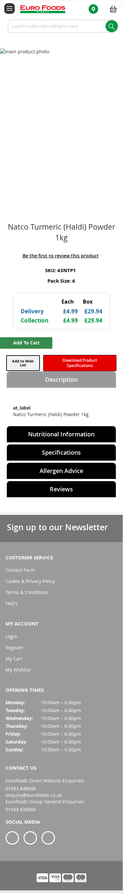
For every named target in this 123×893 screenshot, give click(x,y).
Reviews (61, 489)
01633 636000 (21, 809)
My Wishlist (18, 670)
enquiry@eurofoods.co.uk (34, 795)
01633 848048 (21, 788)
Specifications (61, 452)
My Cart (14, 659)
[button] (23, 363)
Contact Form (20, 570)
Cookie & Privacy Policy (30, 581)
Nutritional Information (61, 434)
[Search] (111, 26)
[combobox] (61, 26)
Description (61, 379)
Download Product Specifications (79, 363)
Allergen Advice (61, 471)
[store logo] (38, 9)
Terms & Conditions (27, 592)
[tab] (61, 379)
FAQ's (12, 603)
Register (15, 647)
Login (11, 636)
